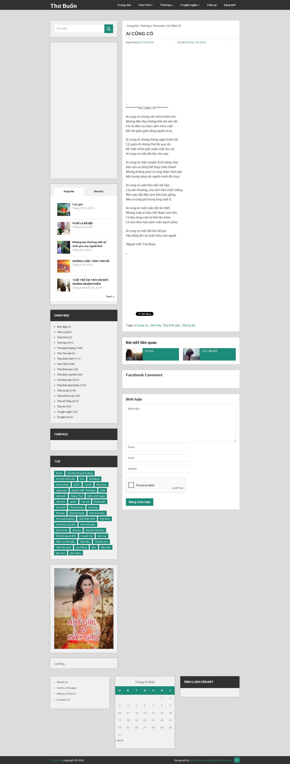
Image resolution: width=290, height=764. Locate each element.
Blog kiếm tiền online (220, 760)
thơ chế (60, 507)
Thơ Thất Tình (146, 42)
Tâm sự (211, 4)
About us (62, 682)
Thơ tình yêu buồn (68, 385)
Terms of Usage (66, 687)
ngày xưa (61, 490)
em (82, 478)
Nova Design (197, 760)
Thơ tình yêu (64, 379)
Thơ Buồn (63, 5)
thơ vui (76, 530)
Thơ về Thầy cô (66, 401)
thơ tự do (188, 325)
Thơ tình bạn (65, 369)
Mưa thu (101, 484)
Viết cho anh (63, 547)
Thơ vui (61, 406)
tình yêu (85, 541)
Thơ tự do (159, 25)
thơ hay (156, 325)
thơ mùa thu (97, 513)
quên (73, 501)
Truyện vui (63, 417)
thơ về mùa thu (95, 530)
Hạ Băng (94, 478)
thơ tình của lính (66, 524)
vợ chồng (81, 547)
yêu (94, 547)
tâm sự (102, 535)
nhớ (102, 490)
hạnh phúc (62, 484)
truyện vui (87, 535)
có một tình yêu (65, 478)
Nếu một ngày (96, 496)
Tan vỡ (85, 501)
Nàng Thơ (77, 496)
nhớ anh (61, 496)
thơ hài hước (76, 513)
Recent (99, 191)
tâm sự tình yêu (65, 541)
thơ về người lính (66, 535)
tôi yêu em (101, 541)
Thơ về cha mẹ (65, 395)
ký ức (77, 484)
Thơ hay (166, 4)
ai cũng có (141, 325)
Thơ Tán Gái (64, 353)
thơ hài (60, 513)
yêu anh (105, 547)
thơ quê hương (65, 518)
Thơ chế (61, 337)
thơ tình (105, 518)
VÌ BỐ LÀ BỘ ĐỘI (82, 223)
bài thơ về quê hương (80, 473)
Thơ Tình (145, 4)
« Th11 (119, 740)
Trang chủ (124, 4)
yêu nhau (75, 553)
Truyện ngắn (189, 4)
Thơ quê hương (66, 348)
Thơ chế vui (76, 507)
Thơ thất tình (65, 358)
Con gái (77, 204)
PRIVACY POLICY (66, 693)
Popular (69, 191)
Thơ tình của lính (67, 374)
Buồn (59, 473)
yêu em (60, 553)
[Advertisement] (181, 73)
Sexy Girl (230, 4)
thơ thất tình (87, 518)
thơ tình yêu (171, 325)
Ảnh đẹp (62, 326)
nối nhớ (60, 501)
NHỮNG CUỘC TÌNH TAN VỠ (90, 261)
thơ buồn (99, 501)
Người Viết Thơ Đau (83, 490)
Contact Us (63, 699)
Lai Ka (88, 484)
